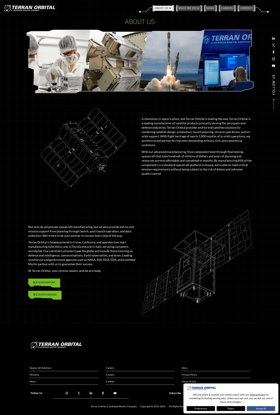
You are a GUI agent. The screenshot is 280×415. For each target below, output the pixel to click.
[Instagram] (273, 59)
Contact (246, 8)
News (210, 8)
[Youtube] (273, 65)
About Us (161, 8)
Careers (227, 8)
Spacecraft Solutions (40, 367)
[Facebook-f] (273, 52)
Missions (34, 374)
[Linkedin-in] (273, 38)
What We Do (187, 8)
